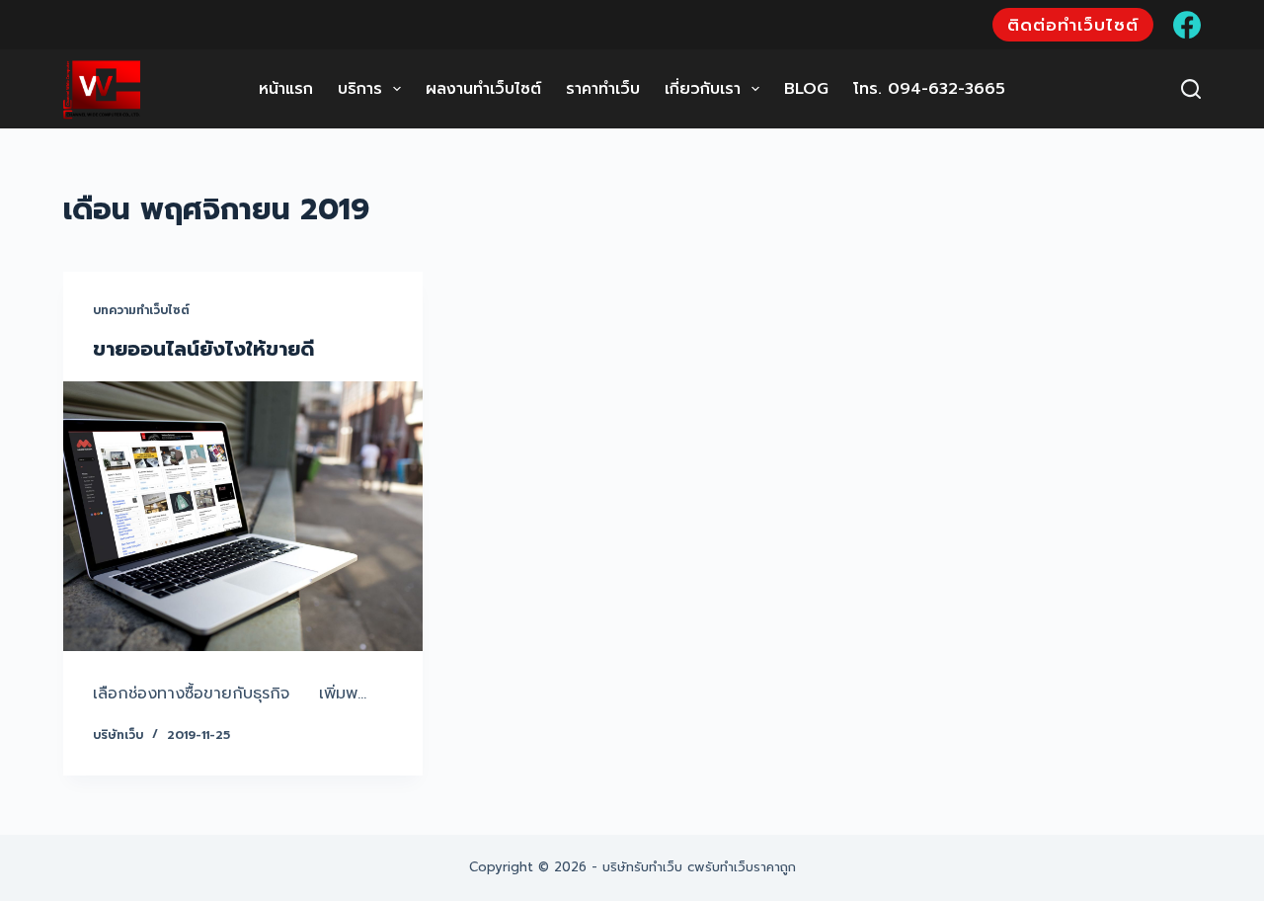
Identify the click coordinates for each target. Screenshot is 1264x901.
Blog (806, 89)
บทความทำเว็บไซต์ (141, 310)
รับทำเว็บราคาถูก (750, 867)
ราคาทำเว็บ (603, 89)
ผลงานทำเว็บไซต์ (483, 89)
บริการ (360, 89)
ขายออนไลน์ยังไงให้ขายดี (203, 349)
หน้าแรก (286, 89)
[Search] (1191, 89)
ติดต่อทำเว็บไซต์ (1073, 25)
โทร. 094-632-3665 (929, 89)
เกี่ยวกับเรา (703, 89)
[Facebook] (1187, 25)
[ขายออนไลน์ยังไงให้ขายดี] (243, 516)
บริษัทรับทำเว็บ (642, 867)
